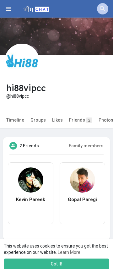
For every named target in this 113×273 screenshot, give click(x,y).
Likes (57, 120)
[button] (102, 8)
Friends (79, 120)
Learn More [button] (69, 252)
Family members (86, 145)
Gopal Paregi (82, 199)
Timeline (15, 120)
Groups (38, 120)
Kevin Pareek (30, 199)
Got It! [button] (56, 263)
